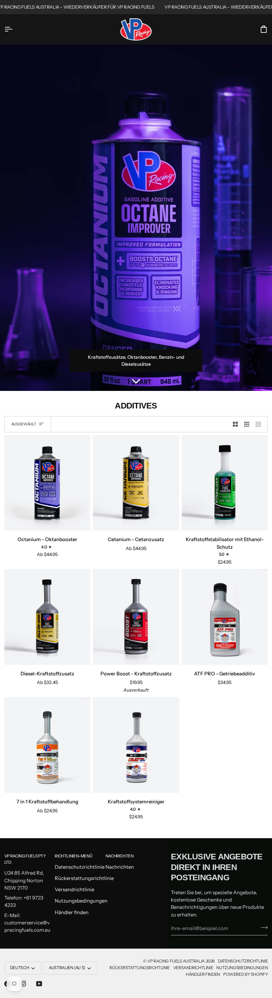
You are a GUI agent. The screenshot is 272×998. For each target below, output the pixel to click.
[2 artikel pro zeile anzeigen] (235, 424)
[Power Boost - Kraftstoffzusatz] (136, 616)
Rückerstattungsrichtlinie (84, 878)
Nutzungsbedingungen (81, 901)
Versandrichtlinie (74, 890)
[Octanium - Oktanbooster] (47, 482)
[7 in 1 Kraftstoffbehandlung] (47, 745)
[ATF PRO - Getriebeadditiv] (225, 616)
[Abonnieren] (262, 927)
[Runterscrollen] (136, 381)
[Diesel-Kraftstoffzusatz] (47, 616)
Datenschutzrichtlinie (79, 867)
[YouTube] (39, 984)
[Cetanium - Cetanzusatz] (136, 482)
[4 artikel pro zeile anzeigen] (259, 424)
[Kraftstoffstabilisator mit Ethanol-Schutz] (225, 482)
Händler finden (72, 912)
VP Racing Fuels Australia (176, 961)
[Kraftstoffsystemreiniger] (136, 745)
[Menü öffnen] (14, 29)
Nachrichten (119, 867)
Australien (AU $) (67, 967)
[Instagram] (23, 984)
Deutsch (19, 967)
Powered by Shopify (245, 974)
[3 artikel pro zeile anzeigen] (247, 424)
